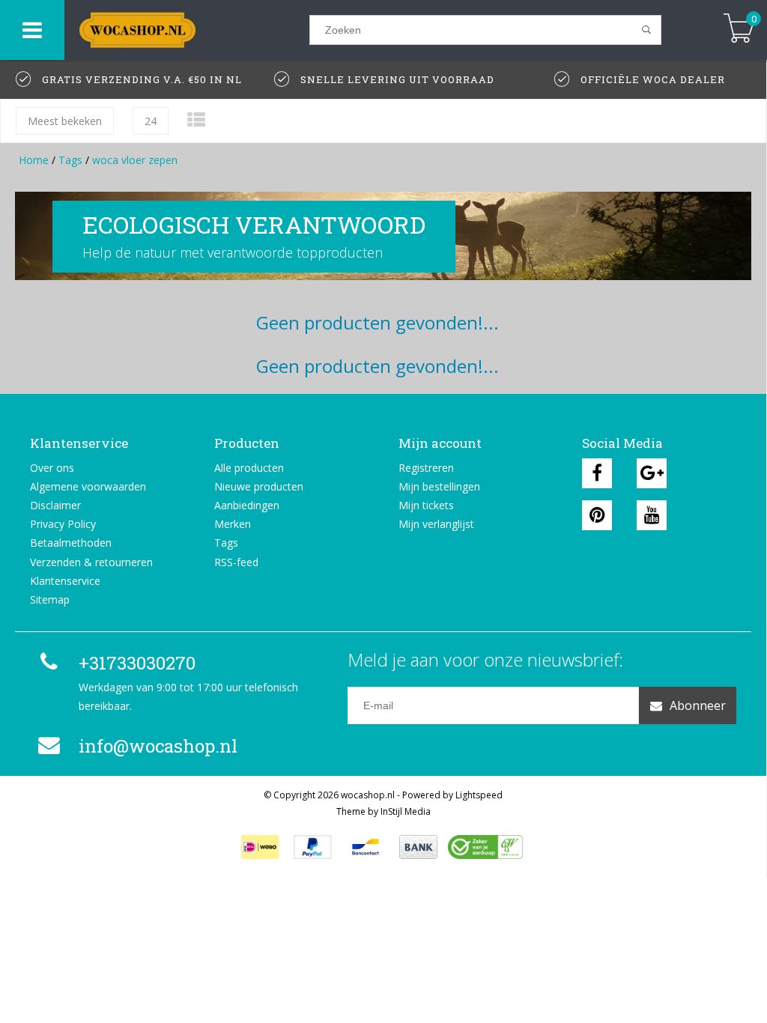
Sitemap (50, 599)
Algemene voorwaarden (88, 486)
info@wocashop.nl (158, 746)
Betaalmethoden (71, 542)
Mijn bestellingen (439, 486)
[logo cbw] (485, 847)
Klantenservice (65, 581)
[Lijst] (196, 119)
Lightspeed (479, 795)
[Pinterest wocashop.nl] (597, 515)
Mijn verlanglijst (436, 524)
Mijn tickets (426, 505)
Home (34, 160)
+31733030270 (137, 663)
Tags (70, 160)
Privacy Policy (63, 524)
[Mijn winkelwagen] (739, 29)
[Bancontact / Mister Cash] (365, 847)
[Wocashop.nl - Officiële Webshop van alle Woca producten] (186, 29)
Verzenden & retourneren (91, 562)
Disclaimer (55, 505)
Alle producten (249, 468)
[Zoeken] (646, 30)
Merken (232, 524)
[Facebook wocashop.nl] (597, 473)
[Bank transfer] (418, 847)
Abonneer (698, 705)
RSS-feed (236, 562)
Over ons (52, 468)
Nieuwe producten (258, 486)
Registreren (426, 468)
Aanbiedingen (246, 505)
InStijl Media (406, 811)
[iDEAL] (260, 847)
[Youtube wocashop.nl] (652, 515)
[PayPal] (313, 847)
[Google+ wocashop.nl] (652, 473)
